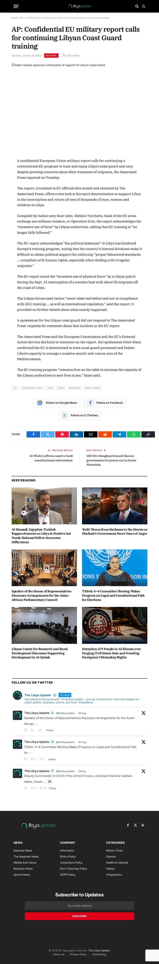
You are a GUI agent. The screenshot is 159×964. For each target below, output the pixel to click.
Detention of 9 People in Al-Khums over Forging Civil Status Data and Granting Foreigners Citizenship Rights (111, 653)
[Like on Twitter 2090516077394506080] (41, 730)
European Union (32, 387)
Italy (50, 387)
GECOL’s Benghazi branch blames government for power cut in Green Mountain (111, 460)
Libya (61, 387)
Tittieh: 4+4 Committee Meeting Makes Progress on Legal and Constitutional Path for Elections (113, 595)
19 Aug (82, 771)
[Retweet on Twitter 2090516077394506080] (34, 730)
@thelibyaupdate (65, 713)
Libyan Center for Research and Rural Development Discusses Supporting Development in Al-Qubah (40, 653)
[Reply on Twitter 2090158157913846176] (26, 788)
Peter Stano (92, 387)
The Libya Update (36, 713)
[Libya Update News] (79, 6)
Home (15, 17)
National (51, 55)
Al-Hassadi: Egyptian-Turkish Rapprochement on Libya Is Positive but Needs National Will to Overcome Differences (41, 535)
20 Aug (82, 713)
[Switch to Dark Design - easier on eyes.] (143, 6)
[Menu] (16, 6)
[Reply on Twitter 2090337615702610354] (26, 759)
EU (15, 387)
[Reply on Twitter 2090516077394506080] (26, 730)
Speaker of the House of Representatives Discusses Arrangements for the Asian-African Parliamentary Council (41, 595)
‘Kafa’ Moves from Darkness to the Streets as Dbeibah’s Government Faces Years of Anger (114, 531)
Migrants (74, 387)
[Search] (137, 6)
